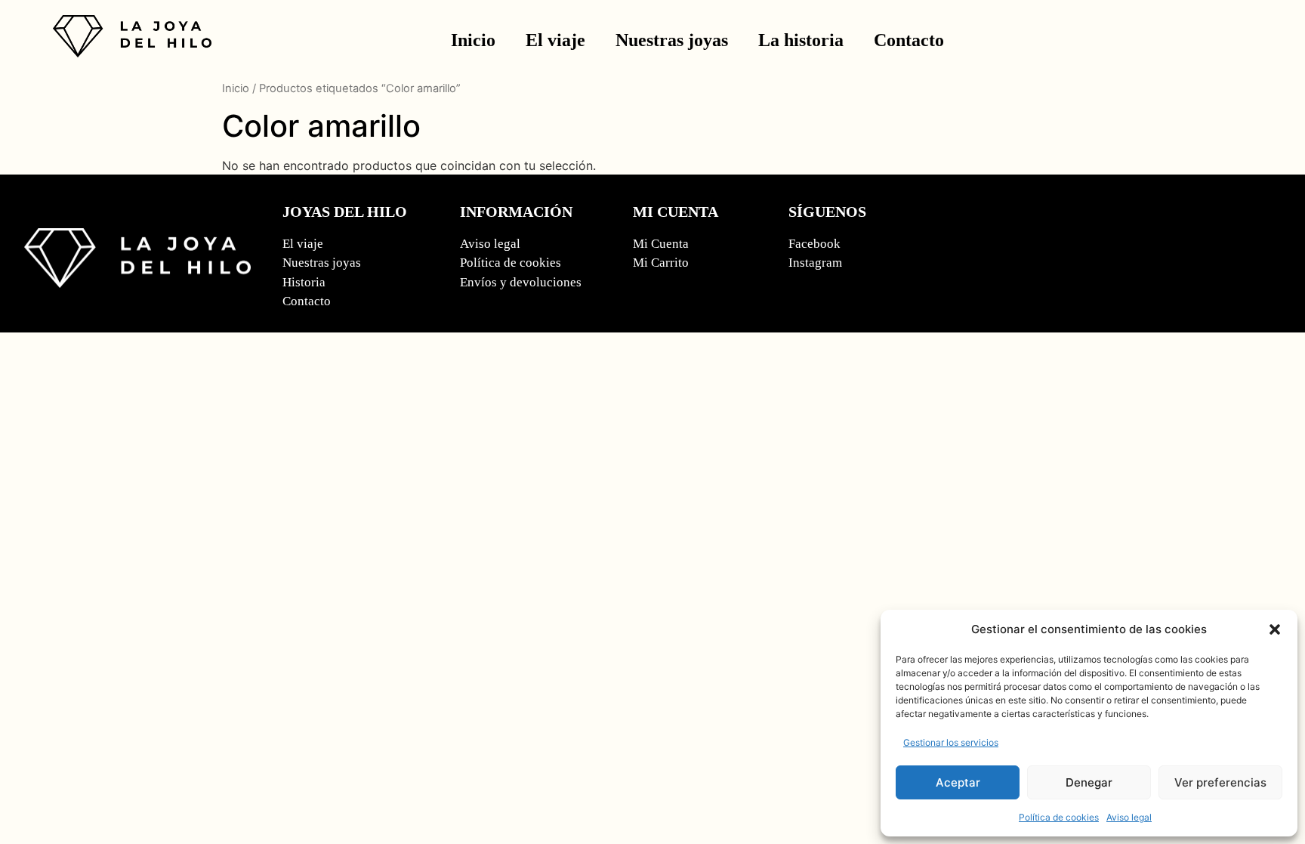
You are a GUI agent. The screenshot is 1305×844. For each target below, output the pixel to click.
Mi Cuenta (661, 244)
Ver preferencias (1220, 782)
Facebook (814, 244)
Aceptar (958, 782)
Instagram (815, 262)
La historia (801, 40)
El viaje (555, 40)
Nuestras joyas (671, 40)
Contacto (909, 40)
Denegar (1089, 782)
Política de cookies (1059, 817)
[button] (1274, 629)
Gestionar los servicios (950, 742)
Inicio (473, 40)
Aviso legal (1129, 817)
